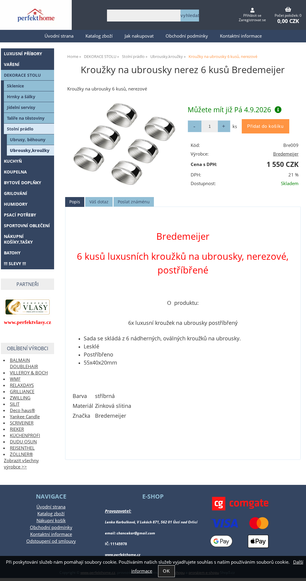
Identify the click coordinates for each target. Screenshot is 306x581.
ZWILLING (20, 398)
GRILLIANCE (22, 391)
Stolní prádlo (20, 129)
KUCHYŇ (13, 161)
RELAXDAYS (22, 385)
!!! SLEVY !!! (15, 263)
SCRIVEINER (21, 423)
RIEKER (17, 429)
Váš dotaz (98, 202)
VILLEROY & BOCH (29, 373)
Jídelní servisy (21, 107)
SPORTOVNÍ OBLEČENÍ (27, 225)
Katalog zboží (99, 36)
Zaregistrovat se (252, 19)
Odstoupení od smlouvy (51, 541)
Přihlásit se (252, 15)
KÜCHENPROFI (25, 435)
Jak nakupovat (139, 36)
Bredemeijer (286, 154)
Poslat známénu (134, 202)
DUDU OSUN (23, 442)
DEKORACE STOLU (22, 75)
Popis (74, 202)
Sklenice (15, 86)
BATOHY (12, 253)
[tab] (74, 202)
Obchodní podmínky (187, 36)
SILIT (14, 404)
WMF (15, 379)
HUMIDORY (15, 204)
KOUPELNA (15, 172)
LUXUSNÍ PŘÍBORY (23, 53)
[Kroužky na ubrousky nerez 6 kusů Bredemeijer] (124, 144)
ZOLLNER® (21, 454)
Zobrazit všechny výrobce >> (21, 463)
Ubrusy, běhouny (27, 139)
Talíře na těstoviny (26, 118)
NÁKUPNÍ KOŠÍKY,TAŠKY (18, 239)
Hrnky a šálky (21, 96)
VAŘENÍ (11, 64)
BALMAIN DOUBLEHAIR (24, 363)
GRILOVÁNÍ (15, 193)
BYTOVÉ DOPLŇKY (22, 182)
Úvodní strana (59, 36)
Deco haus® (22, 410)
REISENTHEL (22, 448)
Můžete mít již (229, 109)
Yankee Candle (25, 417)
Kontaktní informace (241, 36)
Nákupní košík (51, 520)
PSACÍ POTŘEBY (20, 215)
